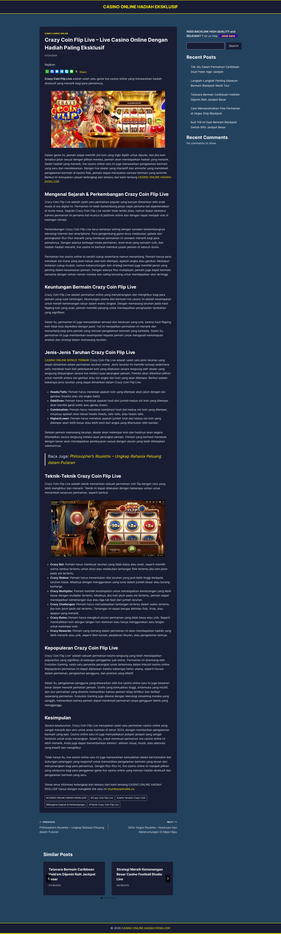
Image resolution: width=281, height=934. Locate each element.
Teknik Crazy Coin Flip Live (104, 804)
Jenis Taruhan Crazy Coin (131, 797)
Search (234, 46)
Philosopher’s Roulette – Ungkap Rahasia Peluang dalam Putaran (72, 827)
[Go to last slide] (48, 878)
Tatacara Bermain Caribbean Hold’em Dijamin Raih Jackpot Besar (72, 874)
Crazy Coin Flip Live (102, 797)
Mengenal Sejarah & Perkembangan (65, 804)
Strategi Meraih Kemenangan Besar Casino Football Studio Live (140, 874)
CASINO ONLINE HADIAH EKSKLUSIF (66, 797)
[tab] (101, 898)
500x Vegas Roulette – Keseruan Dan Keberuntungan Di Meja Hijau (152, 827)
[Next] (167, 878)
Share (83, 72)
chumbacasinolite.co (120, 789)
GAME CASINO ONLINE (56, 33)
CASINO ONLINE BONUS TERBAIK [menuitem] (67, 360)
